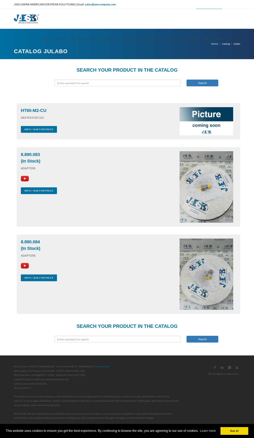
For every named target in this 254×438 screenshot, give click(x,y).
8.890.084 (30, 241)
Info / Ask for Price (39, 129)
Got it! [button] (234, 430)
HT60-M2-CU (33, 110)
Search (202, 83)
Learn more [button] (208, 430)
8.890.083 (30, 154)
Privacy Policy (102, 366)
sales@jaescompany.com (100, 4)
